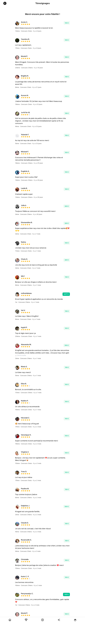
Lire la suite (21, 355)
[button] (4, 3)
